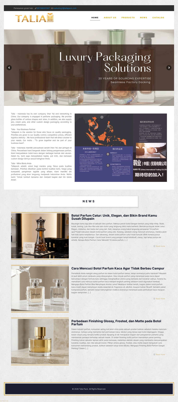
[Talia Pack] (35, 17)
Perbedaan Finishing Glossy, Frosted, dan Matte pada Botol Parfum (116, 322)
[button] (4, 401)
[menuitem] (128, 26)
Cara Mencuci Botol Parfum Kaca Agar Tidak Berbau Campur (117, 268)
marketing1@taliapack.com (64, 8)
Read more (160, 246)
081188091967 (43, 8)
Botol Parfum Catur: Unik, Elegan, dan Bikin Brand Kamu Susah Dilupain (114, 217)
